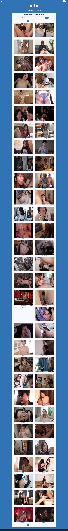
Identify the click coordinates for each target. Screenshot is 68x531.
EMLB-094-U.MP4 (23, 288)
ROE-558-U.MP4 (24, 355)
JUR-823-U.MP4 (45, 138)
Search (47, 17)
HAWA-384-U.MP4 (44, 238)
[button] (67, 1)
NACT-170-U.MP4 (23, 422)
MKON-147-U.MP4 (44, 472)
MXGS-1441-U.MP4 (23, 455)
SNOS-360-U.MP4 (23, 522)
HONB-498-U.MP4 (23, 205)
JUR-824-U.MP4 (24, 121)
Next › (39, 20)
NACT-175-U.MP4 (44, 355)
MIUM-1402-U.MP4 (23, 305)
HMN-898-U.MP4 (24, 255)
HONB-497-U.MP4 (23, 238)
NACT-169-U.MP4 (44, 405)
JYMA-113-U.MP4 (44, 71)
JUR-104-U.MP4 (24, 171)
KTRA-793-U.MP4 (44, 88)
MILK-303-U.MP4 (23, 307)
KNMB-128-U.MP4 (23, 88)
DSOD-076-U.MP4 (44, 288)
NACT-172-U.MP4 (23, 405)
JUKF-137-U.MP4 (23, 188)
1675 (36, 20)
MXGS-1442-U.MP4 (44, 422)
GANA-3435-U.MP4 (44, 255)
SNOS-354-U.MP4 (44, 522)
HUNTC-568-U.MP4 (44, 205)
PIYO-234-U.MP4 (23, 372)
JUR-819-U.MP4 (24, 138)
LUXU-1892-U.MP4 (23, 71)
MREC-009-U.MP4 (44, 455)
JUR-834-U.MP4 (45, 121)
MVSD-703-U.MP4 (23, 472)
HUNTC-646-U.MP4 (44, 188)
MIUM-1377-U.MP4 (44, 305)
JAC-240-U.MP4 (45, 171)
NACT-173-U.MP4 (44, 372)
